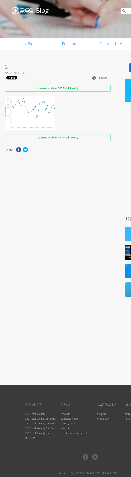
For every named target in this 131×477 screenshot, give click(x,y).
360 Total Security (35, 414)
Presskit (64, 428)
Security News (68, 423)
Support (101, 414)
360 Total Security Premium (40, 423)
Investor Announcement (73, 433)
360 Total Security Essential (40, 418)
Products (69, 43)
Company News (69, 418)
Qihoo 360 (103, 418)
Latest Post (26, 43)
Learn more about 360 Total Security (57, 88)
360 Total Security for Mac (40, 428)
